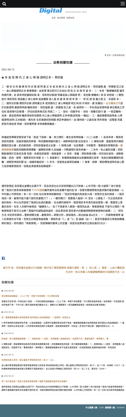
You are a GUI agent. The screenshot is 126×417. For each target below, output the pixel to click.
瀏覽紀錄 (70, 17)
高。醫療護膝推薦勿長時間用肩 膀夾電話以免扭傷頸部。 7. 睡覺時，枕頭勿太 (36, 317)
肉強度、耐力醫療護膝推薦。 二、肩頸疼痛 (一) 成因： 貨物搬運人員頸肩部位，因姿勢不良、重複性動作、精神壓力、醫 (55, 338)
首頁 (109, 55)
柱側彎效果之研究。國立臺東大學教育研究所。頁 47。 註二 (28, 359)
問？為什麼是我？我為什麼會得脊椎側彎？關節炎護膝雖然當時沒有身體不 (34, 381)
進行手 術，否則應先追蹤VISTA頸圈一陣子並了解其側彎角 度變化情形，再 (43, 267)
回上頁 (93, 267)
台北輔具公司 (113, 103)
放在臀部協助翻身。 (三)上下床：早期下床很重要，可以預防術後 (30, 296)
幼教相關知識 (118, 55)
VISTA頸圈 (39, 190)
